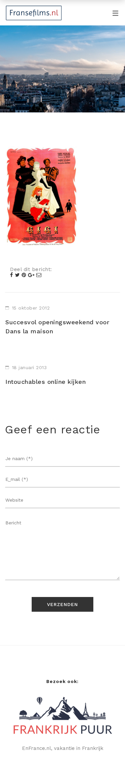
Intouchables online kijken (45, 381)
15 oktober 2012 (31, 308)
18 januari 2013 (29, 367)
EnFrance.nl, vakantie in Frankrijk (62, 748)
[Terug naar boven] (106, 750)
